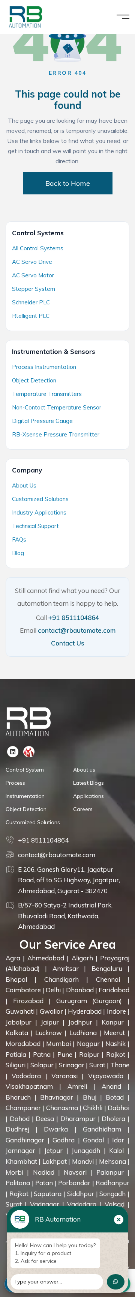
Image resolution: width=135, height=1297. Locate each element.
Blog (18, 553)
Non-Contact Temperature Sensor (56, 407)
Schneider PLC (31, 302)
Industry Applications (39, 512)
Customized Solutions (40, 499)
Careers (83, 809)
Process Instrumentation (44, 366)
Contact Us (67, 643)
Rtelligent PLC (31, 315)
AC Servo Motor (33, 275)
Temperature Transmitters (47, 393)
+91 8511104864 (73, 617)
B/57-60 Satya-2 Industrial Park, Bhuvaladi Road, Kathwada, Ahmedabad (65, 915)
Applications (88, 796)
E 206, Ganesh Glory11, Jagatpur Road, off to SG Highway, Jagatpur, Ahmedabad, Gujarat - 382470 (69, 880)
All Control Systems (37, 248)
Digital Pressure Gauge (42, 420)
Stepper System (33, 288)
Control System (25, 769)
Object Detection (34, 380)
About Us (24, 485)
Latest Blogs (88, 782)
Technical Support (35, 526)
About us (84, 769)
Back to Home (67, 183)
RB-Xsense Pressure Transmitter (55, 434)
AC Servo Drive (32, 261)
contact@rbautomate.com (77, 630)
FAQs (19, 539)
